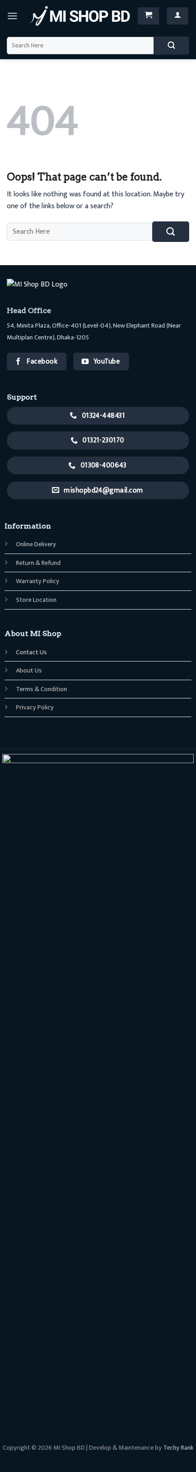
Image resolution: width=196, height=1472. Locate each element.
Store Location (36, 600)
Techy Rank (178, 1447)
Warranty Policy (37, 581)
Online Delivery (36, 544)
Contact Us (31, 652)
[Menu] (12, 16)
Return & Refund (38, 563)
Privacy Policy (35, 707)
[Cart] (148, 16)
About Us (29, 670)
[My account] (177, 16)
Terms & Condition (41, 689)
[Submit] (171, 45)
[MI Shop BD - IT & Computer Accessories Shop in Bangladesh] (79, 16)
